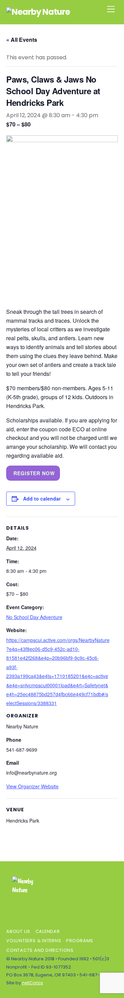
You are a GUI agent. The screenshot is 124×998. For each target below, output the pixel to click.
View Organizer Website (32, 786)
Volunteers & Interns (33, 940)
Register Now (33, 473)
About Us (18, 931)
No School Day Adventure (34, 617)
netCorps (32, 982)
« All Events (21, 40)
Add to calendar (42, 498)
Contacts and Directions (40, 950)
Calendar (47, 931)
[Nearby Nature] (38, 11)
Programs (79, 940)
